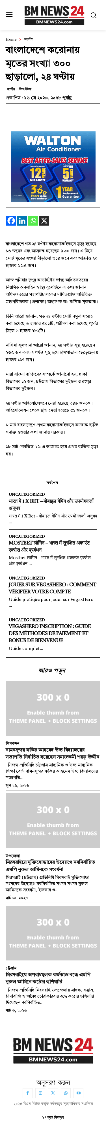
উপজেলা (13, 856)
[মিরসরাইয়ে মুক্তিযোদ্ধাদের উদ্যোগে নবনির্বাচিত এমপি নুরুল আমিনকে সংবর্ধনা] (53, 820)
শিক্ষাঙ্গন (12, 744)
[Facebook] (11, 221)
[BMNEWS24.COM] (54, 14)
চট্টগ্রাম (11, 968)
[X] (44, 221)
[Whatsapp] (33, 221)
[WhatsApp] (66, 1093)
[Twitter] (53, 1093)
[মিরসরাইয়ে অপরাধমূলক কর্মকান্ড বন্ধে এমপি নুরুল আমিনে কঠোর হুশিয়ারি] (53, 933)
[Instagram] (40, 1093)
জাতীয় (29, 40)
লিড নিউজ (24, 89)
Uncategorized (27, 495)
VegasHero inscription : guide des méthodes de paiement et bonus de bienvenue (50, 633)
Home (11, 40)
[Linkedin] (22, 221)
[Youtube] (78, 1093)
